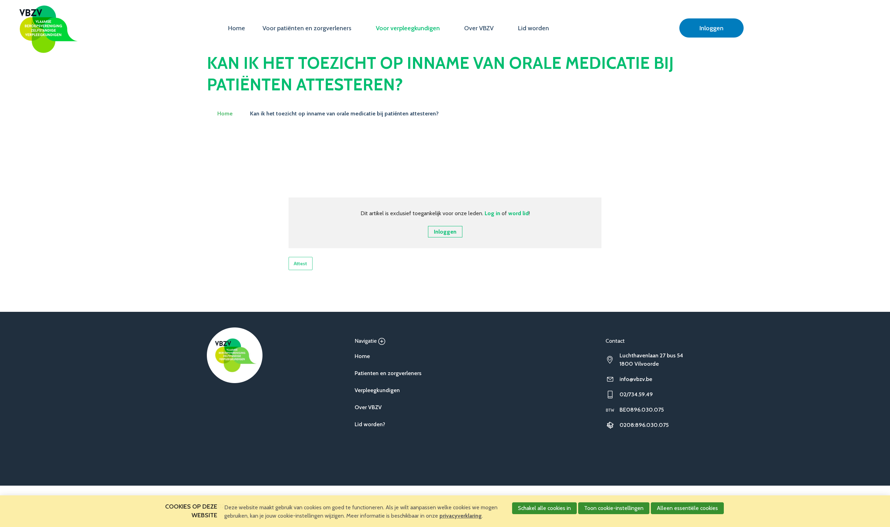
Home (236, 28)
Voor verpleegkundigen (408, 28)
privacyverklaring (460, 515)
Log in (492, 213)
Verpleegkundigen (377, 390)
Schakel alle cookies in (544, 508)
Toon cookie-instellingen (614, 508)
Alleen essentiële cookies (687, 508)
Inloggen (711, 28)
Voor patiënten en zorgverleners (306, 28)
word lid (518, 213)
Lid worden (533, 28)
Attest (300, 263)
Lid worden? (370, 424)
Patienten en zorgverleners (388, 373)
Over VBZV (479, 28)
